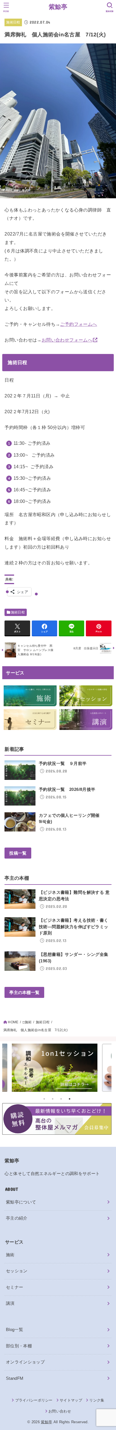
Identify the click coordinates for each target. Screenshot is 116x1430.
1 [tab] (44, 1099)
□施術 (27, 1022)
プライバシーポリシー (34, 1400)
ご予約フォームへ (78, 324)
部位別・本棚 (19, 1346)
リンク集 (96, 1400)
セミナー (14, 1287)
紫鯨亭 (58, 6)
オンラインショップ (25, 1362)
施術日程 (13, 22)
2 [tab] (52, 1099)
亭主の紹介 (17, 1218)
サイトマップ (71, 1400)
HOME (13, 1022)
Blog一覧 (14, 1329)
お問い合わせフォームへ (67, 339)
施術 (10, 1255)
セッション (17, 1271)
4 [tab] (69, 1099)
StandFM (15, 1378)
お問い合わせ (59, 1411)
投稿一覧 (17, 853)
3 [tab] (61, 1099)
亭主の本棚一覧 (24, 992)
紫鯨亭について (21, 1202)
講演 (10, 1303)
